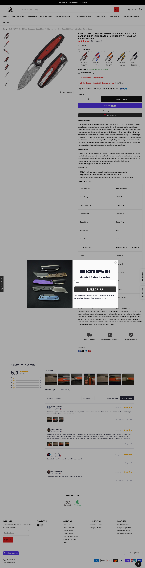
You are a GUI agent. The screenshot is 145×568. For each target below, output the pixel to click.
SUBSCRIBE (95, 289)
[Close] (115, 262)
